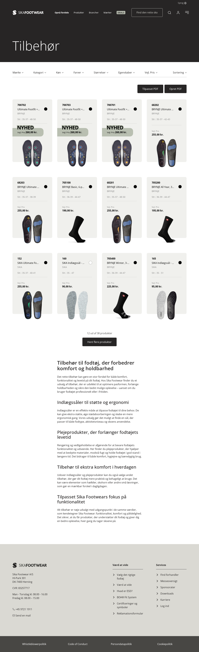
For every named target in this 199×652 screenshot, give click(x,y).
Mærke (17, 72)
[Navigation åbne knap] (187, 12)
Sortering (179, 72)
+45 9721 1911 (23, 609)
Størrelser (100, 72)
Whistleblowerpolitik (34, 644)
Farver (78, 72)
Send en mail (23, 615)
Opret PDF (175, 89)
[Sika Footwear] (28, 12)
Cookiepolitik (164, 644)
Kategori (38, 72)
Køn (58, 72)
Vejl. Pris (150, 72)
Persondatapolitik (121, 644)
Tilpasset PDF (150, 89)
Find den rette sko (147, 12)
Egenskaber (125, 72)
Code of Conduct (78, 644)
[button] (182, 3)
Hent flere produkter (99, 342)
